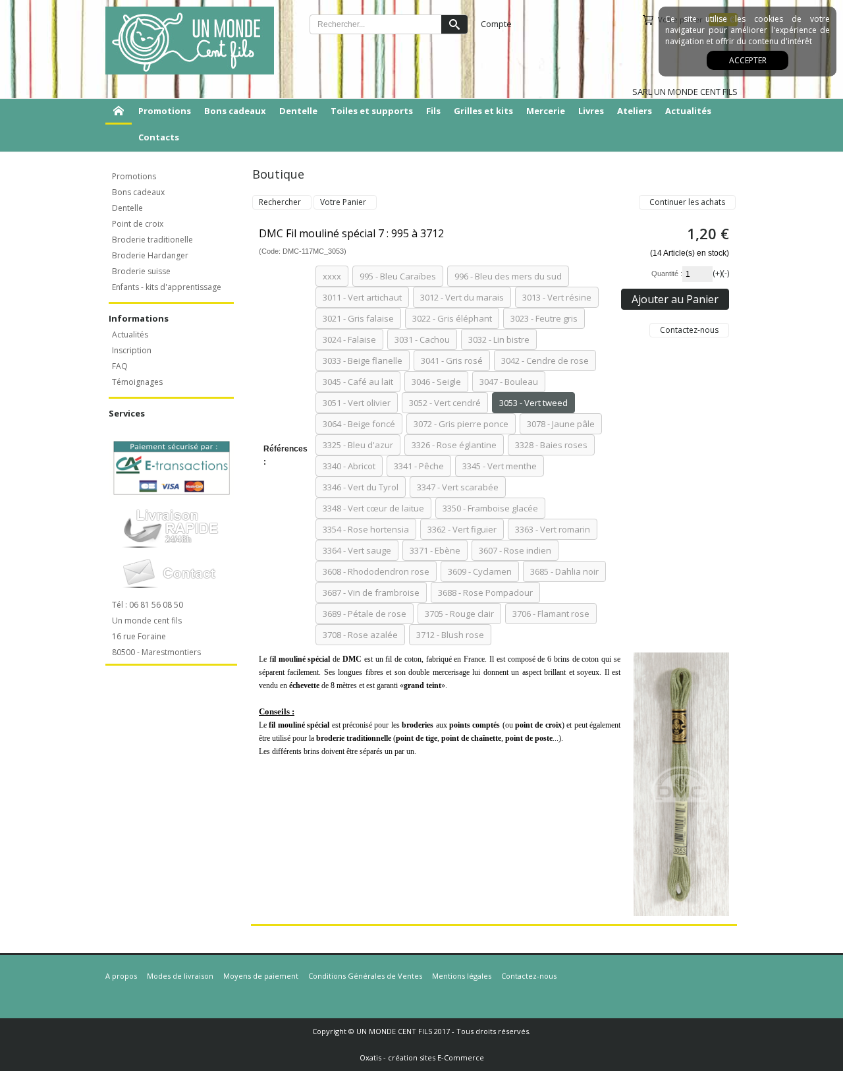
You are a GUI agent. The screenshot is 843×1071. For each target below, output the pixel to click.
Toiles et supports (372, 111)
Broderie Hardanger (150, 255)
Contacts (158, 137)
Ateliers (634, 111)
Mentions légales (461, 976)
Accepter (748, 60)
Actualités (688, 111)
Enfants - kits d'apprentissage (166, 287)
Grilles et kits (483, 111)
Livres (591, 111)
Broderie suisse (141, 271)
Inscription (131, 350)
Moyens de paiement (260, 976)
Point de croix (137, 223)
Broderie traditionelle (152, 239)
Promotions (164, 111)
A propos (121, 976)
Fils (433, 111)
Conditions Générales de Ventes (365, 976)
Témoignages (137, 382)
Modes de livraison (180, 976)
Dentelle (298, 111)
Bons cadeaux (235, 111)
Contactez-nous (529, 976)
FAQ (120, 366)
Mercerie (545, 111)
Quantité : (666, 273)
